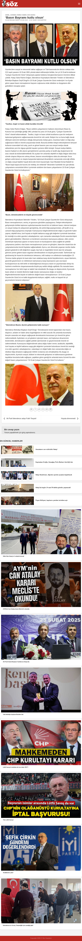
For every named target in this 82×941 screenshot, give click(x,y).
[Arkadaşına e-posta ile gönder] (43, 409)
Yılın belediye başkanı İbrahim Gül (13, 714)
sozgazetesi (41, 20)
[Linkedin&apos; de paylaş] (50, 409)
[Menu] (79, 3)
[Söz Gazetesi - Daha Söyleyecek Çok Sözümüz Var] (12, 4)
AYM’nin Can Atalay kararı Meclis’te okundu (16, 609)
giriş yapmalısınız (28, 432)
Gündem (13, 15)
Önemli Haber (21, 15)
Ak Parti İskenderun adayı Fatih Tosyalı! (21, 418)
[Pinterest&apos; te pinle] (47, 409)
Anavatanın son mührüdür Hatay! (46, 449)
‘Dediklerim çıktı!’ (8, 872)
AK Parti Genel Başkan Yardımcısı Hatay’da (16, 661)
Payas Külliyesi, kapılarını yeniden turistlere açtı (51, 500)
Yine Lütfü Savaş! (8, 820)
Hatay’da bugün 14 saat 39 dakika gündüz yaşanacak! (53, 487)
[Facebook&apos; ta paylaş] (35, 409)
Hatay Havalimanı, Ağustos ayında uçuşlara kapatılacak (54, 475)
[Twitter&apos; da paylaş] (39, 409)
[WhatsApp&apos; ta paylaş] (31, 409)
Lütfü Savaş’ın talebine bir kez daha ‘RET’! (15, 767)
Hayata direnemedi (68, 418)
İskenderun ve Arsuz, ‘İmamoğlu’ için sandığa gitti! (18, 925)
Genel (7, 15)
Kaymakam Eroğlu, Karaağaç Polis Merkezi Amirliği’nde (54, 462)
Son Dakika (31, 15)
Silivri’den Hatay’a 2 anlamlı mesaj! (13, 556)
